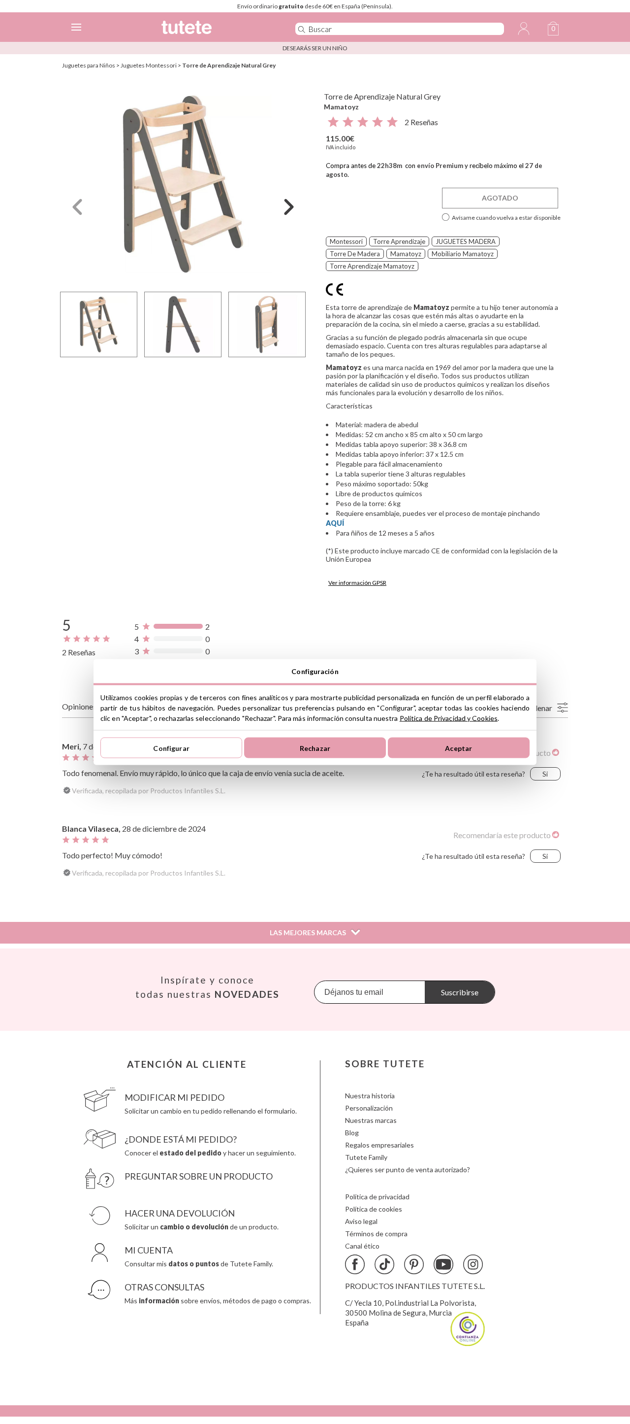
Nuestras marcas (371, 1120)
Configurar (171, 748)
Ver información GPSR (357, 582)
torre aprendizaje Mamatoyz (372, 266)
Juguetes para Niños (88, 65)
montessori (346, 241)
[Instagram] (473, 1264)
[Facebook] (355, 1264)
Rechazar (315, 748)
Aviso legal (361, 1221)
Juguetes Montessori (149, 65)
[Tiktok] (384, 1264)
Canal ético (362, 1246)
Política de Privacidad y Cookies (449, 718)
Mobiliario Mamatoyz (463, 254)
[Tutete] (213, 29)
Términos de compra (376, 1233)
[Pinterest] (414, 1264)
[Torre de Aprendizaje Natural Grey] (183, 184)
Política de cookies (373, 1209)
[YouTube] (443, 1264)
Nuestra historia (370, 1095)
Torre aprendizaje (399, 241)
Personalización (369, 1108)
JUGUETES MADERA (466, 241)
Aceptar (458, 748)
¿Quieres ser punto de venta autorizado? (407, 1169)
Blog (352, 1132)
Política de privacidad (377, 1196)
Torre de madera (355, 254)
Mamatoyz (341, 106)
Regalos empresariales (379, 1145)
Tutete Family (366, 1157)
